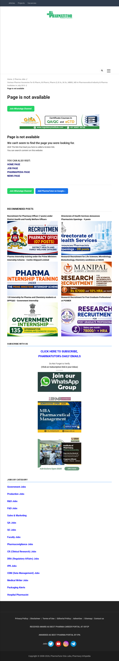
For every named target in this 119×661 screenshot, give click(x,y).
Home (9, 79)
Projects (21, 3)
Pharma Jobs (20, 79)
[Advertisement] (59, 44)
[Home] (59, 14)
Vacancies (32, 3)
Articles (12, 3)
